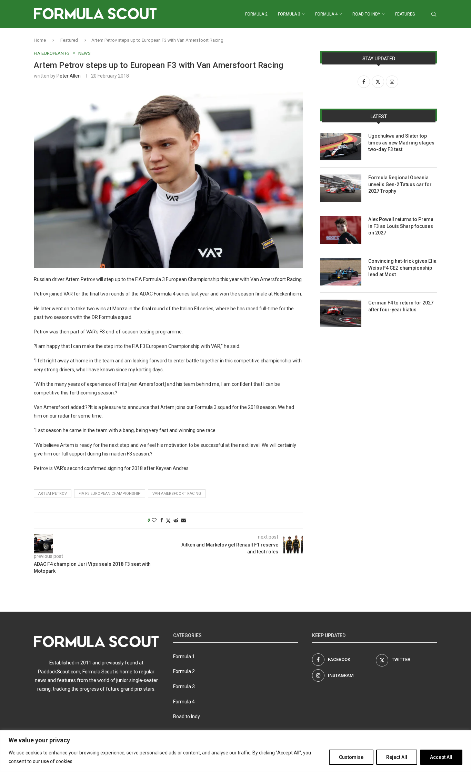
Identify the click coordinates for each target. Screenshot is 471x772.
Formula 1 (184, 656)
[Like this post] (154, 520)
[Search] (433, 14)
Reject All (396, 757)
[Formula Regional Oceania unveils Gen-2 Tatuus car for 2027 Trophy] (340, 188)
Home (40, 40)
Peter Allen (69, 76)
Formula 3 (289, 14)
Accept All (441, 757)
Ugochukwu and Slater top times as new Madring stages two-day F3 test (401, 142)
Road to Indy (366, 14)
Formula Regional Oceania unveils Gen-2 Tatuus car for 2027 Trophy (400, 184)
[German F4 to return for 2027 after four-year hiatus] (340, 313)
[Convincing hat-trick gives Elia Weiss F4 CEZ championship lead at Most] (340, 271)
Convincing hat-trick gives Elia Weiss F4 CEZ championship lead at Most (402, 267)
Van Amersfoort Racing (176, 493)
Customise (351, 757)
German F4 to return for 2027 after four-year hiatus (400, 306)
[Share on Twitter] (168, 520)
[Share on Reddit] (175, 520)
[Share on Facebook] (161, 520)
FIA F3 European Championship (110, 493)
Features (405, 14)
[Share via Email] (183, 520)
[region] (235, 751)
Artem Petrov (52, 493)
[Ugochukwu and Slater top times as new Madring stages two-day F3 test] (340, 146)
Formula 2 (256, 14)
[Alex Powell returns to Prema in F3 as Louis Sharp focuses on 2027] (340, 230)
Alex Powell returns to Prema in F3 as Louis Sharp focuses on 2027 (400, 226)
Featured (69, 40)
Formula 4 (326, 14)
